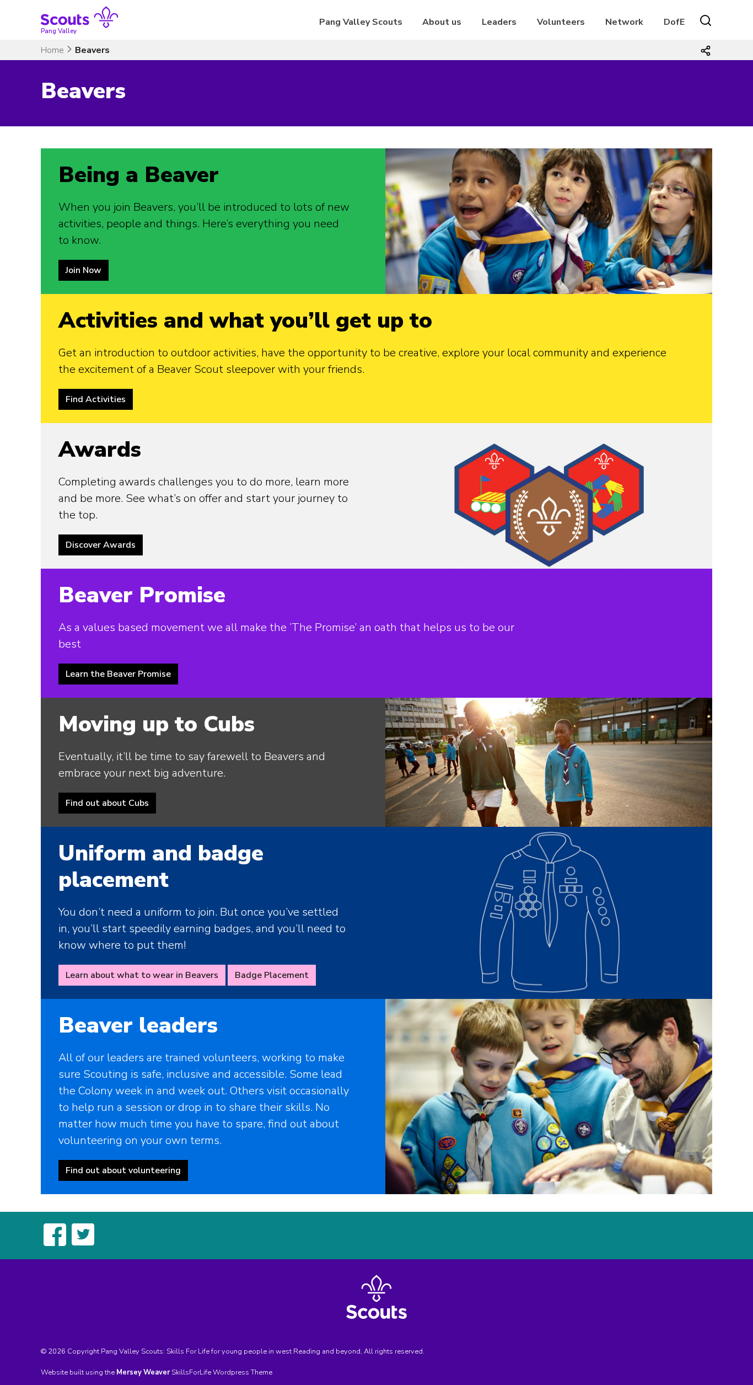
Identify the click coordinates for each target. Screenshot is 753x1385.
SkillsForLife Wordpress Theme (221, 1372)
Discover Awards (101, 545)
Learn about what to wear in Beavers (142, 975)
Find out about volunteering (123, 1170)
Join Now (83, 270)
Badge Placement (272, 975)
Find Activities (96, 399)
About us (441, 22)
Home (52, 50)
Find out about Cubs (107, 803)
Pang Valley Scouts (360, 22)
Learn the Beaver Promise (118, 674)
